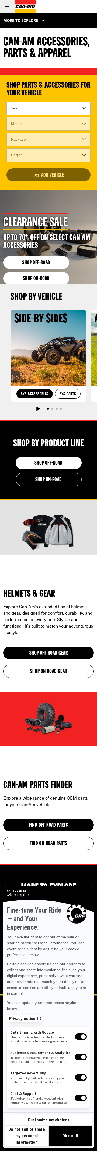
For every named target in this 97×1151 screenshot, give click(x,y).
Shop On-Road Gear (48, 671)
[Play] (37, 408)
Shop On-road (48, 480)
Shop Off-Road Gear (48, 653)
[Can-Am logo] (25, 6)
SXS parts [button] (68, 394)
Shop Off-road (36, 263)
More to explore (20, 20)
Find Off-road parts (48, 825)
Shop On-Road (36, 278)
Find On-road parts (48, 843)
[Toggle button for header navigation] (7, 6)
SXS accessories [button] (34, 394)
